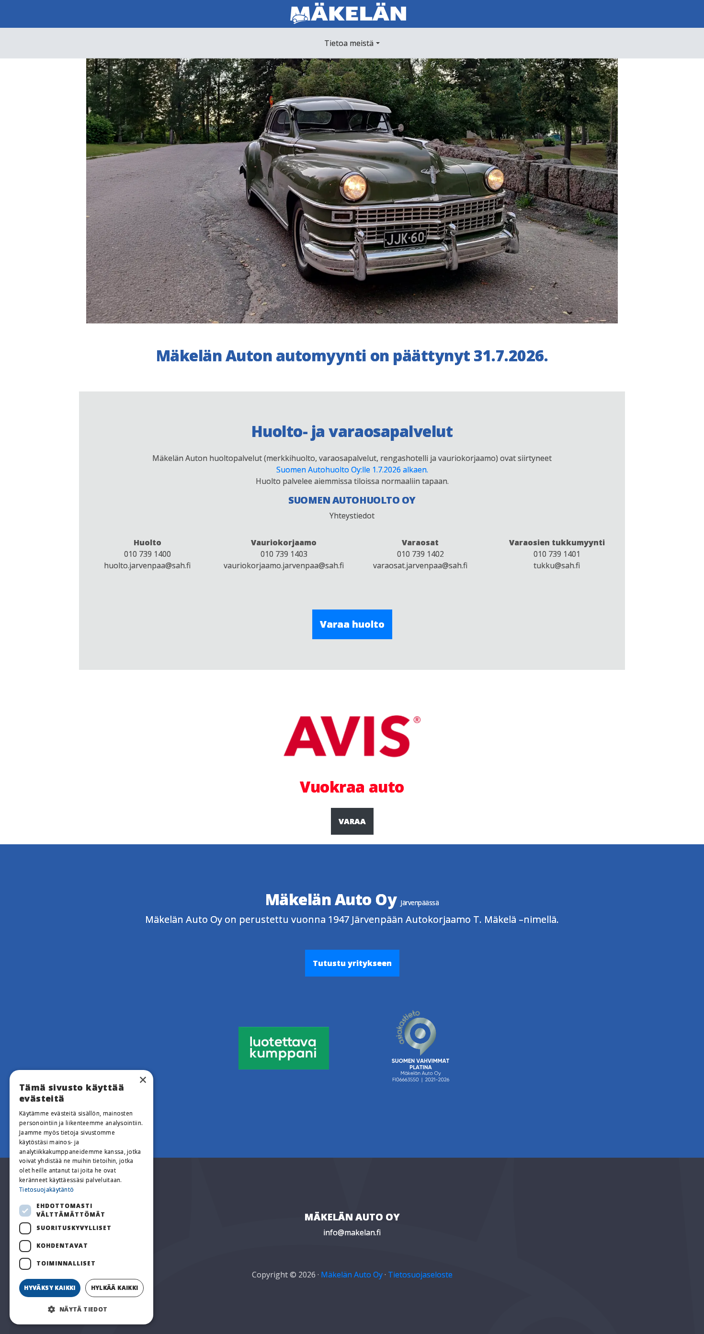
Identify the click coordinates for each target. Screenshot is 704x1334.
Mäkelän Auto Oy (352, 1274)
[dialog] (81, 1197)
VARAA (352, 821)
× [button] (142, 1080)
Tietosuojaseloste (420, 1274)
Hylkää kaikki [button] (114, 1288)
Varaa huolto (352, 624)
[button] (81, 1309)
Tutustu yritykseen (352, 963)
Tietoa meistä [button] (349, 43)
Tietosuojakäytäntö (46, 1189)
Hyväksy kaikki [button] (50, 1288)
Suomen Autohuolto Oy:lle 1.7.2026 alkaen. (352, 469)
